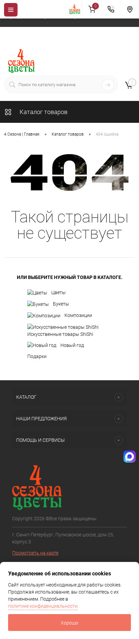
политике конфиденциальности (43, 606)
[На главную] (76, 9)
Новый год (72, 345)
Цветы (58, 292)
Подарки (37, 356)
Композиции (78, 315)
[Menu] (11, 9)
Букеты (61, 304)
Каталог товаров (42, 111)
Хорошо (69, 623)
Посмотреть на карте (35, 553)
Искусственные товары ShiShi (60, 334)
